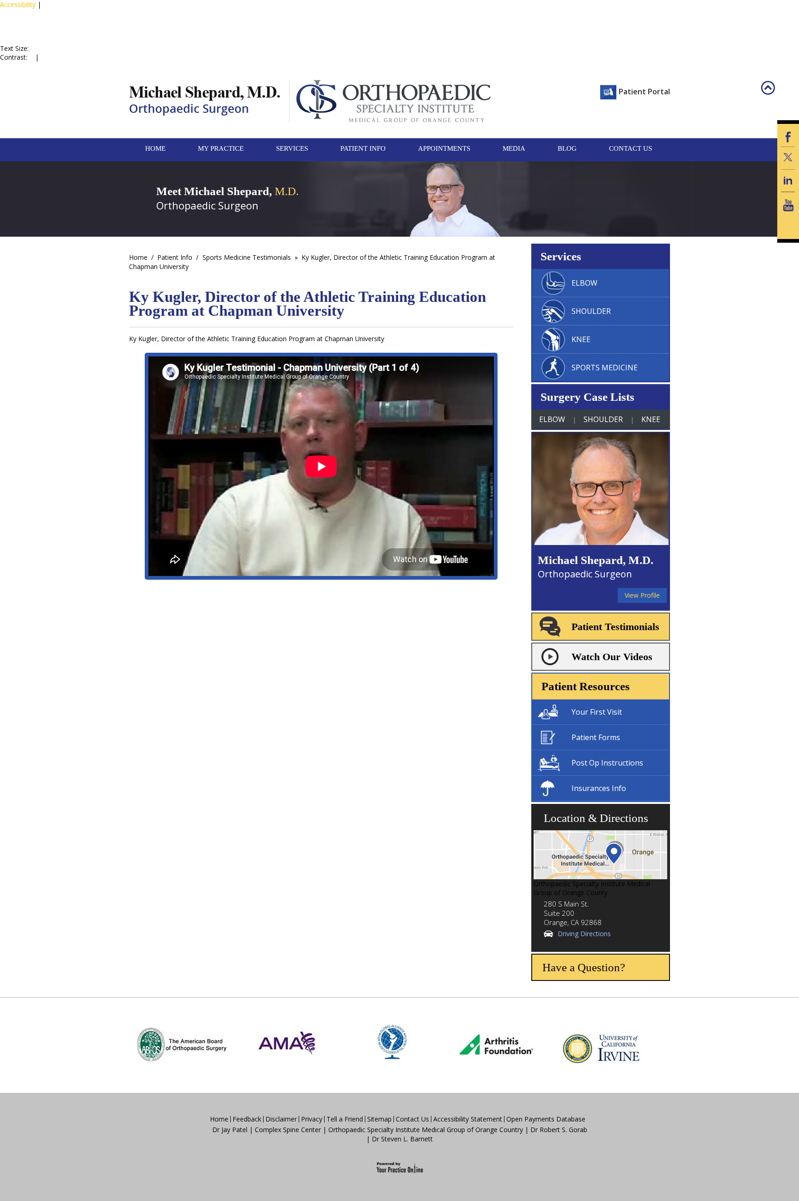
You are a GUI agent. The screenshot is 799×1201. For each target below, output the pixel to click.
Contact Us (630, 148)
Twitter (788, 158)
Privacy (311, 1119)
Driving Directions (584, 933)
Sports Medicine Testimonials (247, 257)
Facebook (788, 135)
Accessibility (18, 4)
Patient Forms (596, 737)
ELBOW (584, 283)
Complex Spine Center (288, 1129)
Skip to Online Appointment (38, 35)
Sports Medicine (605, 367)
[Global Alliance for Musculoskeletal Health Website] (391, 1044)
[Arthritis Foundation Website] (496, 1044)
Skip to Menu (20, 13)
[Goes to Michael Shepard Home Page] (204, 101)
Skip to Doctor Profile (32, 22)
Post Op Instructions (607, 763)
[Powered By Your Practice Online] (399, 1166)
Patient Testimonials (615, 626)
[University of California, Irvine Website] (601, 1044)
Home (155, 148)
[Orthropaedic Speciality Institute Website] (390, 101)
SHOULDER (591, 311)
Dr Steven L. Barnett (402, 1138)
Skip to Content (66, 13)
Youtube (788, 205)
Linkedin (788, 180)
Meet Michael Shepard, (227, 191)
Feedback (247, 1119)
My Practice (221, 148)
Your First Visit (597, 712)
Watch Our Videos (612, 656)
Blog (567, 148)
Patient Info (363, 148)
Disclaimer (281, 1119)
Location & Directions (596, 818)
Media (514, 148)
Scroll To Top (775, 95)
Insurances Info (599, 788)
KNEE (581, 339)
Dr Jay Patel (229, 1129)
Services (292, 148)
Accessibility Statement (467, 1119)
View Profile (642, 595)
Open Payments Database (545, 1119)
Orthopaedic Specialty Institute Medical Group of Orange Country (425, 1129)
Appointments (444, 148)
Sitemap (379, 1119)
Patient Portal (644, 91)
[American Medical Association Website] (287, 1044)
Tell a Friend (344, 1119)
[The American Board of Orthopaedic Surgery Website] (181, 1044)
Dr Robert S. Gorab (558, 1129)
